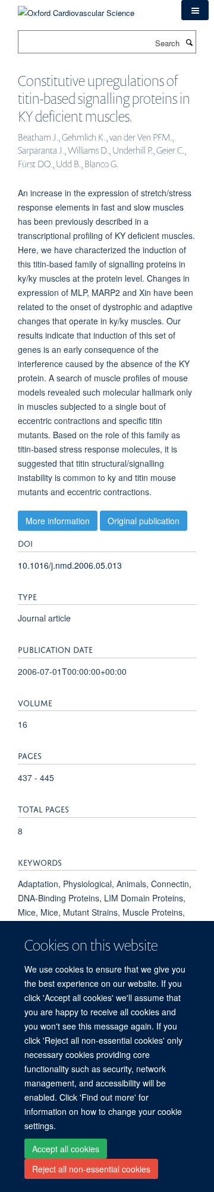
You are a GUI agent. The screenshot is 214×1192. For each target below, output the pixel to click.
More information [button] (58, 521)
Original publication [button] (144, 521)
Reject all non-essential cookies (91, 1169)
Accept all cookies (65, 1149)
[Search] (189, 42)
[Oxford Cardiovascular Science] (76, 8)
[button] (195, 10)
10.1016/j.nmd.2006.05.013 (70, 565)
